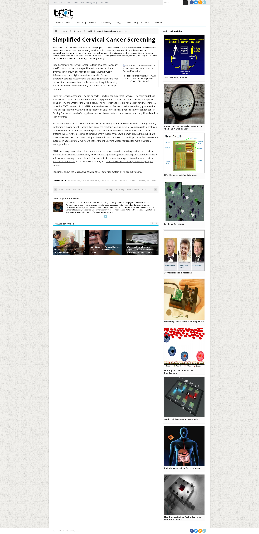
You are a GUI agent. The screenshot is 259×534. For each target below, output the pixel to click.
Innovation (131, 22)
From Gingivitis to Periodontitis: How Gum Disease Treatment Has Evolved (105, 250)
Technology (106, 22)
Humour (158, 22)
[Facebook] (192, 2)
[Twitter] (196, 2)
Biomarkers (74, 180)
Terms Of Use (78, 2)
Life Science (78, 31)
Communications (62, 22)
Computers (79, 22)
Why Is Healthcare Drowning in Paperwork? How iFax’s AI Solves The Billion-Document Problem (140, 250)
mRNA (142, 180)
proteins (151, 180)
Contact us (104, 2)
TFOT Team (65, 2)
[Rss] (200, 2)
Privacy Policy (91, 2)
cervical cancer (108, 180)
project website (133, 171)
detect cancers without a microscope (71, 154)
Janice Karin (70, 198)
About (56, 2)
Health (89, 31)
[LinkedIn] (204, 2)
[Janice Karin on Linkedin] (105, 216)
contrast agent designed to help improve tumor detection (126, 154)
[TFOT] (64, 12)
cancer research (90, 180)
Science (92, 22)
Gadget (119, 22)
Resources (145, 22)
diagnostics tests (128, 180)
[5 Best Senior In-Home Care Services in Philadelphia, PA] (69, 246)
